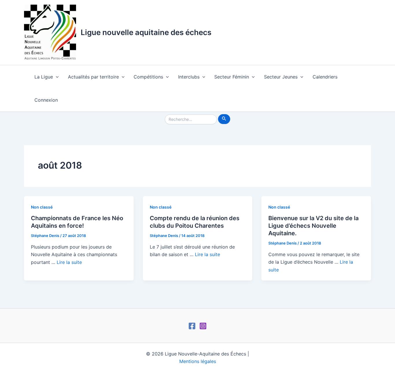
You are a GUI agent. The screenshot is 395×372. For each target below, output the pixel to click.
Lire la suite (69, 262)
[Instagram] (203, 326)
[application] (56, 76)
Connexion (46, 100)
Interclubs (189, 77)
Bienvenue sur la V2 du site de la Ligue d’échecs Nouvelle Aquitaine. (313, 226)
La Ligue (43, 77)
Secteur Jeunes (281, 77)
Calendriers (325, 77)
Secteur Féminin (231, 77)
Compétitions (148, 77)
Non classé (42, 207)
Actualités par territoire (93, 77)
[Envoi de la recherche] (224, 119)
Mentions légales (197, 361)
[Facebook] (192, 326)
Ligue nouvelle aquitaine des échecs (146, 32)
